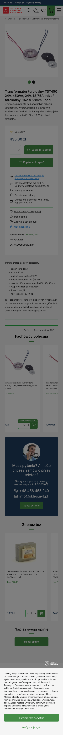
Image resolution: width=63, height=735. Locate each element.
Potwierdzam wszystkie (31, 718)
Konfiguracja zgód (31, 727)
